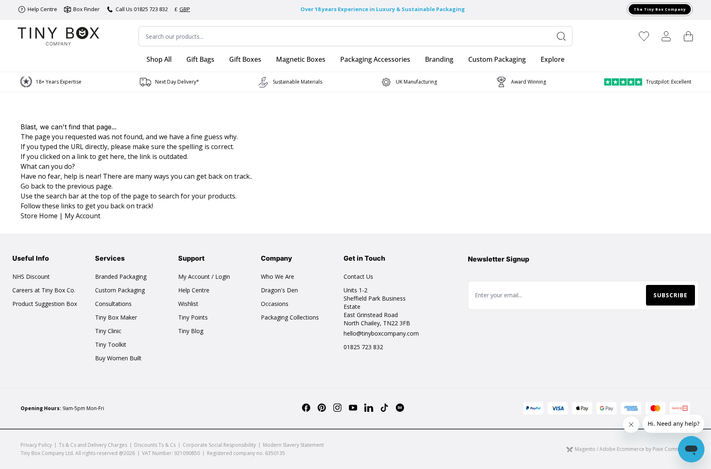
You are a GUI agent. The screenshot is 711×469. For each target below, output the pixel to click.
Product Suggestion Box (44, 304)
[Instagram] (337, 407)
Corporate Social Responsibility (219, 444)
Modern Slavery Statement (293, 444)
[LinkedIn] (368, 407)
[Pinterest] (321, 407)
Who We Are (277, 276)
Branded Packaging (120, 276)
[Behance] (400, 407)
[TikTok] (384, 407)
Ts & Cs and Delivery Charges (93, 444)
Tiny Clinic (108, 331)
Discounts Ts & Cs (155, 444)
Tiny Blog (190, 331)
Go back (33, 186)
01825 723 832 (363, 347)
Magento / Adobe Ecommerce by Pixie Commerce (632, 449)
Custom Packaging (120, 290)
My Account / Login (204, 276)
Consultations (113, 304)
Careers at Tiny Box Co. (43, 290)
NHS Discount (31, 276)
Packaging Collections (290, 317)
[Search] (564, 36)
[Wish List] (644, 36)
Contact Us (358, 276)
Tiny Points (193, 317)
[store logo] (58, 36)
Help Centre (193, 290)
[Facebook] (306, 407)
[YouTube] (353, 407)
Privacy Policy (36, 444)
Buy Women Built (118, 358)
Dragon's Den (279, 290)
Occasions (274, 304)
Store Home (39, 215)
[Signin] (666, 36)
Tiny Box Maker (116, 317)
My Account (82, 215)
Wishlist (188, 304)
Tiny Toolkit (110, 344)
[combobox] (355, 36)
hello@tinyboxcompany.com (381, 333)
